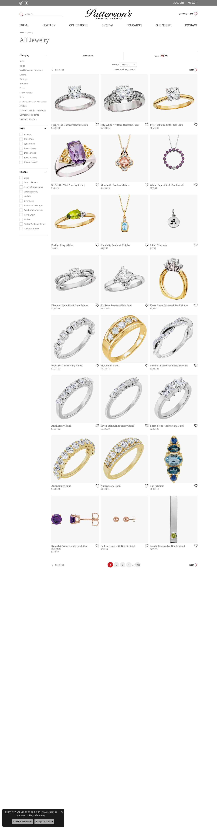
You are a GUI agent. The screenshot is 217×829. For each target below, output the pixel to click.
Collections (78, 25)
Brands (23, 172)
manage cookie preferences (31, 815)
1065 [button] (137, 564)
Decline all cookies (22, 821)
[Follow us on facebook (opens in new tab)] (26, 3)
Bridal (24, 25)
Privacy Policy (47, 812)
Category (25, 55)
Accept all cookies (44, 821)
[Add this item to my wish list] (96, 124)
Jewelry (49, 25)
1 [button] (111, 564)
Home (22, 32)
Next (191, 69)
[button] (178, 3)
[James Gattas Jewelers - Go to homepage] (108, 14)
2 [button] (116, 564)
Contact (191, 25)
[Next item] (144, 98)
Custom (107, 25)
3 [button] (122, 564)
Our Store (163, 25)
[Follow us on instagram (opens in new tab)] (21, 3)
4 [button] (128, 564)
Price (22, 128)
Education (134, 25)
